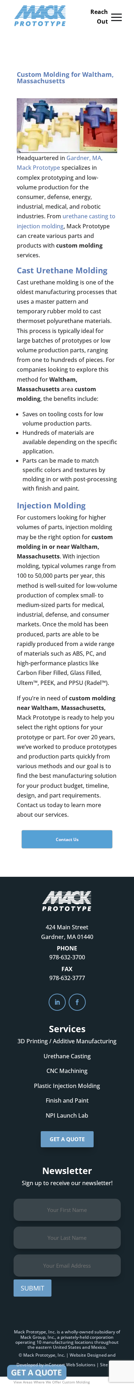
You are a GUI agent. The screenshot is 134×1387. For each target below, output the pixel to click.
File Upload (36, 1372)
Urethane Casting (67, 1056)
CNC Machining (67, 1071)
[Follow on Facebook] (77, 1002)
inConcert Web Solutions (70, 1365)
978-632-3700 (67, 957)
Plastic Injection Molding (67, 1086)
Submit (32, 1288)
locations (84, 1342)
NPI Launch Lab (67, 1115)
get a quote (67, 1139)
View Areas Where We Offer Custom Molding (52, 1381)
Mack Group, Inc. (37, 1337)
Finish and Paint (67, 1100)
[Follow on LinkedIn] (57, 1002)
